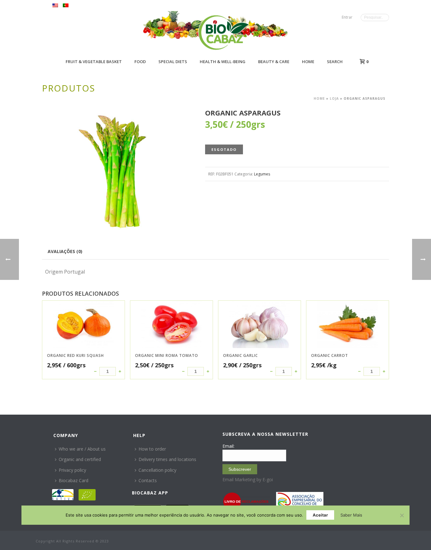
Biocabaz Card (73, 480)
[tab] (65, 251)
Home (308, 61)
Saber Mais (351, 514)
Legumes (262, 174)
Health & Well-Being (222, 61)
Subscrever (239, 469)
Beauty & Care (273, 61)
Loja (334, 98)
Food (140, 61)
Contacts (148, 480)
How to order (152, 449)
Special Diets (172, 61)
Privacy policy (72, 470)
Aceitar (320, 514)
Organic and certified (80, 459)
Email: (228, 446)
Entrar (347, 17)
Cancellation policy (157, 470)
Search (335, 61)
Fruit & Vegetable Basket (94, 61)
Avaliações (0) (65, 251)
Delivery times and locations (167, 459)
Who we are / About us (82, 449)
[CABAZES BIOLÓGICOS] (223, 32)
